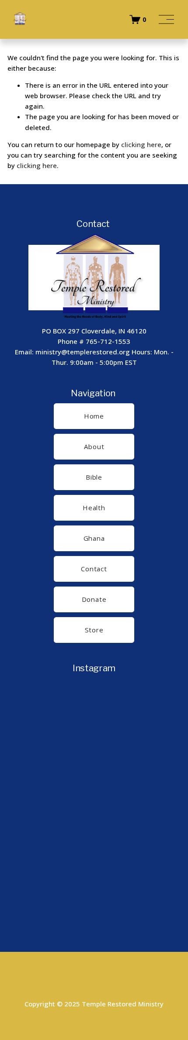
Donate (94, 599)
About (94, 446)
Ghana (94, 538)
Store (94, 629)
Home (94, 416)
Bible (94, 477)
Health (94, 507)
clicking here (141, 144)
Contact (94, 568)
